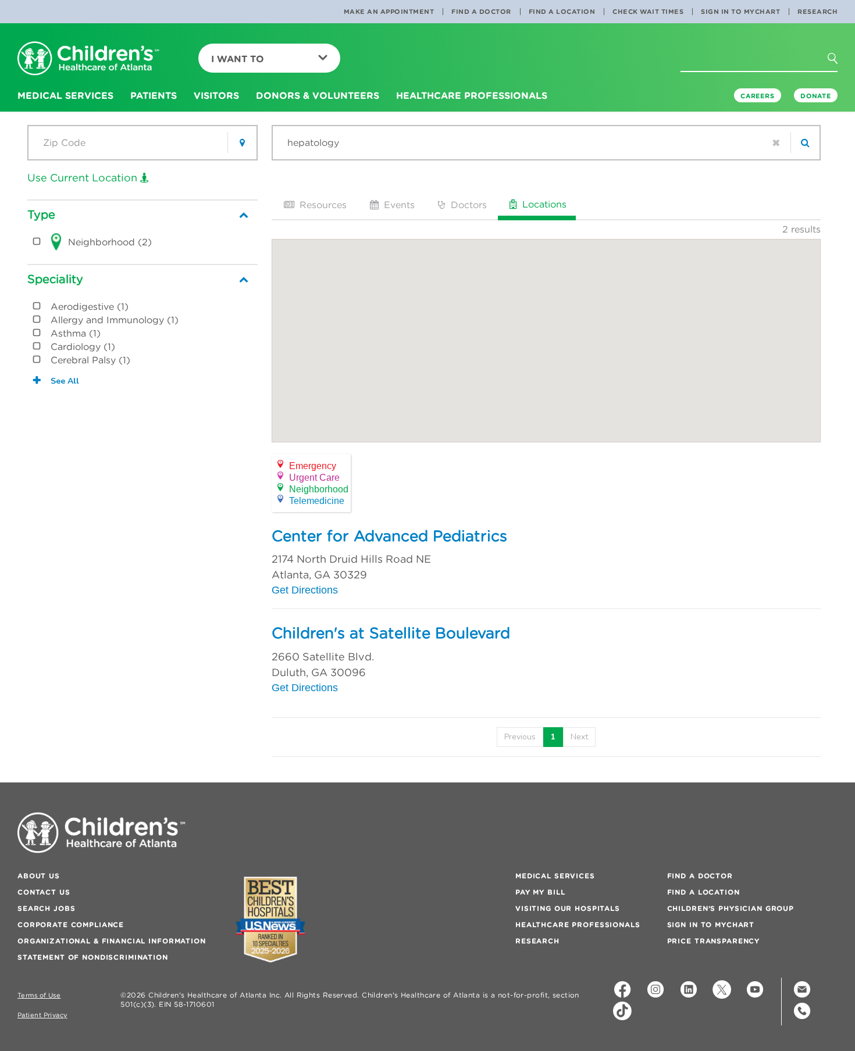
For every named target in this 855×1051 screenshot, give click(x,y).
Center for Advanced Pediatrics (389, 536)
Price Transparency (713, 940)
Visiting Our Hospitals (567, 908)
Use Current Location (83, 177)
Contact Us (43, 892)
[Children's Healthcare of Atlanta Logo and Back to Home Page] (88, 59)
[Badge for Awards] (270, 919)
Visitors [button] (216, 95)
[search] (805, 142)
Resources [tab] (322, 204)
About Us (38, 875)
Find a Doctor (481, 12)
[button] (839, 62)
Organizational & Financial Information (111, 940)
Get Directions (305, 590)
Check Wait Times (647, 12)
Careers (757, 96)
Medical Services (555, 875)
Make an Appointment (389, 12)
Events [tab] (398, 204)
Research (817, 12)
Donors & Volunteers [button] (317, 95)
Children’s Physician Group (730, 908)
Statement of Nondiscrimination (92, 957)
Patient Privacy (42, 1015)
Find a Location (562, 12)
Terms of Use (38, 995)
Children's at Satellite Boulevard (391, 633)
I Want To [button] (237, 59)
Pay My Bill (540, 892)
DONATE (815, 96)
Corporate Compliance (70, 924)
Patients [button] (153, 95)
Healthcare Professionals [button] (471, 95)
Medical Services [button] (65, 95)
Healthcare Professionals (577, 924)
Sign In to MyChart (740, 12)
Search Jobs (46, 908)
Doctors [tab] (467, 204)
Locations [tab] (543, 204)
